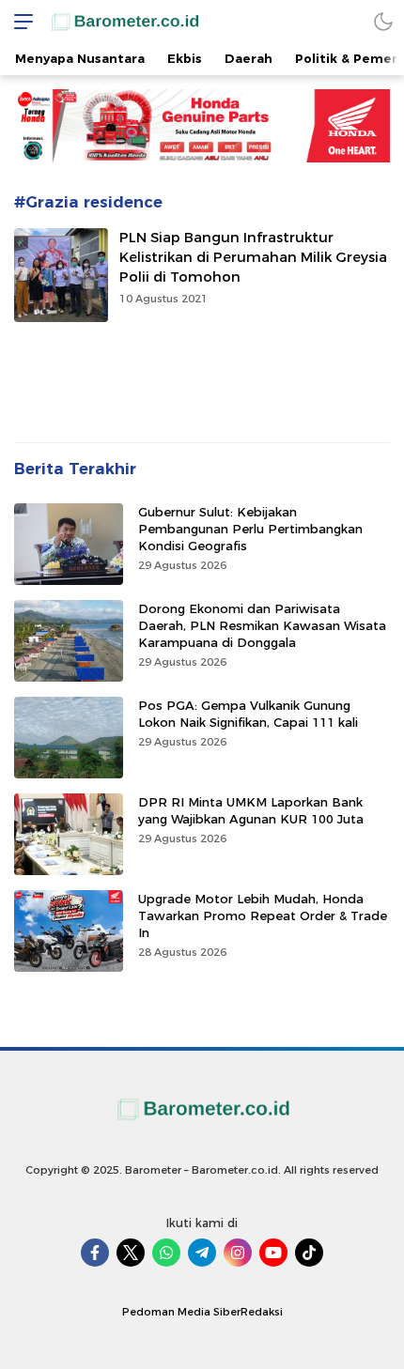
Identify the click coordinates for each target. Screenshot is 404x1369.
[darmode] (383, 21)
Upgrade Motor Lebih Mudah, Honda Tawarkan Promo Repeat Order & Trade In (262, 915)
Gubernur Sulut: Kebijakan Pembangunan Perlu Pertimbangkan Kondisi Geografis (250, 528)
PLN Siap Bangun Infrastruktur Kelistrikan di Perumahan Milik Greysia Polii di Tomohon (253, 257)
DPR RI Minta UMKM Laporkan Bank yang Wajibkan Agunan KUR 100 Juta (251, 810)
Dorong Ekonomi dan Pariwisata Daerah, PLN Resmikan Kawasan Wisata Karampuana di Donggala (262, 625)
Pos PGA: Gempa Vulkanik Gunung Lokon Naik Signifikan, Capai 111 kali (248, 714)
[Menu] (19, 21)
